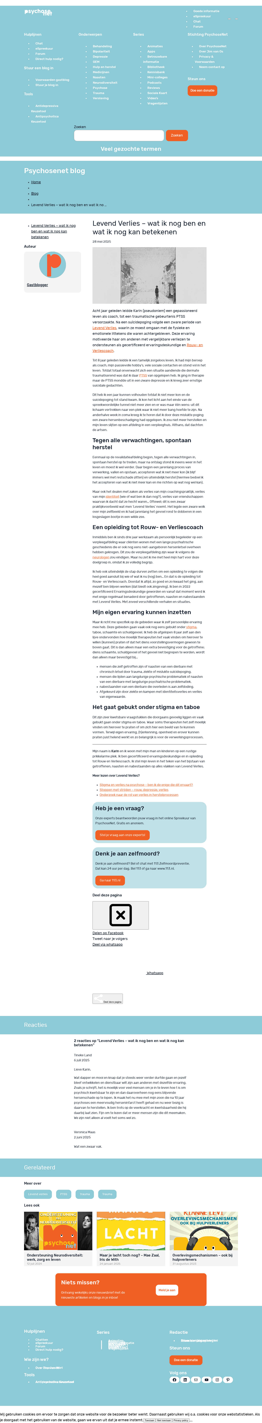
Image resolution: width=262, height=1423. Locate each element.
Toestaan (149, 1420)
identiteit (112, 496)
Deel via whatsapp (108, 944)
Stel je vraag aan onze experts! (122, 835)
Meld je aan (167, 1290)
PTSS (143, 375)
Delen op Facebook (108, 933)
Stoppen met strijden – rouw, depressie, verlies (134, 790)
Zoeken (80, 127)
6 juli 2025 (81, 1060)
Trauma (85, 1194)
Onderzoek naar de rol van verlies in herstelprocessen (139, 795)
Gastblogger (37, 285)
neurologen (101, 557)
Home (36, 182)
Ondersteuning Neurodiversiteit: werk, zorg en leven (55, 1257)
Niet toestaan (164, 1420)
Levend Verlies (104, 328)
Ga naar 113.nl (110, 880)
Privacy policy (181, 1420)
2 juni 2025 (82, 1137)
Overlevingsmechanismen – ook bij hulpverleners (203, 1257)
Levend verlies (38, 1194)
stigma (191, 627)
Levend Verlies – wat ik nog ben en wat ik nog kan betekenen (53, 231)
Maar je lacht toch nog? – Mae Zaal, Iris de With (130, 1257)
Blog (34, 193)
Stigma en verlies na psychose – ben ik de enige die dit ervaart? (146, 785)
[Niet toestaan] (191, 1421)
